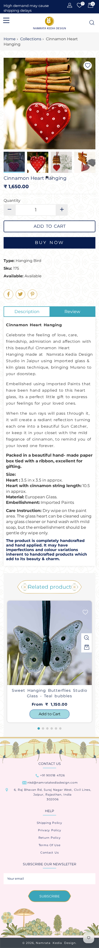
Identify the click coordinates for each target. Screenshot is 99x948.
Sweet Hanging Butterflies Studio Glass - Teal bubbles (49, 693)
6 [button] (60, 728)
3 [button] (47, 728)
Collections (30, 39)
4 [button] (51, 728)
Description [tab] (26, 311)
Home (10, 39)
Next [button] (91, 162)
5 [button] (56, 728)
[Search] (91, 23)
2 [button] (43, 728)
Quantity (12, 200)
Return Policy (49, 837)
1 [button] (38, 728)
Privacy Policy (49, 830)
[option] (49, 661)
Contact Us (49, 852)
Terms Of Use (50, 845)
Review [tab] (72, 311)
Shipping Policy (49, 823)
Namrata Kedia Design (56, 943)
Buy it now (49, 243)
